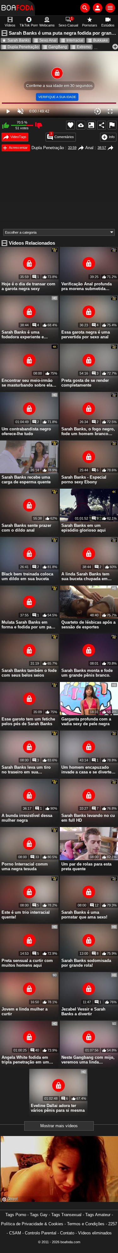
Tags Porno (15, 1214)
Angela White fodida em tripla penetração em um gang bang (25, 1059)
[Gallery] (91, 125)
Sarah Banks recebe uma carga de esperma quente (26, 479)
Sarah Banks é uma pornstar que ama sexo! (84, 914)
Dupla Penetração (23, 47)
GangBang (57, 47)
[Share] (101, 125)
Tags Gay (39, 1214)
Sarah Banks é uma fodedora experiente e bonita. (23, 334)
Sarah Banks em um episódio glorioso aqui (83, 528)
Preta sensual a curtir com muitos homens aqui (27, 963)
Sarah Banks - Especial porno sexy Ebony (83, 479)
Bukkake (100, 40)
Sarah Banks (19, 40)
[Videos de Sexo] (17, 7)
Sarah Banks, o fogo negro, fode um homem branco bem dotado (88, 431)
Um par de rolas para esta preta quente (86, 866)
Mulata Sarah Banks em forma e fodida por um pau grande (28, 624)
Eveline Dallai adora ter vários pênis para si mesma (58, 1108)
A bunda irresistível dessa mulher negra (27, 818)
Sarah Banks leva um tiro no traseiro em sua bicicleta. (26, 769)
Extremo (84, 47)
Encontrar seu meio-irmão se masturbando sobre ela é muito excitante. (29, 383)
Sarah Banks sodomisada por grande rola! (86, 963)
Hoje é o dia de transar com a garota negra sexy (28, 286)
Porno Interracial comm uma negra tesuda (25, 866)
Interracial (74, 40)
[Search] (85, 8)
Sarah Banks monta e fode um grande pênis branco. (87, 673)
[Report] (112, 125)
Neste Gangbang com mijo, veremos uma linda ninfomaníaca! (88, 1059)
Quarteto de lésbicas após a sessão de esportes (88, 624)
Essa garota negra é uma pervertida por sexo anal (85, 334)
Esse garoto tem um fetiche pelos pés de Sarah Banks (28, 721)
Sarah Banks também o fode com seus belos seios (29, 673)
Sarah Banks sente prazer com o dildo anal (26, 528)
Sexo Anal (48, 40)
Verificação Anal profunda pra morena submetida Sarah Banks (86, 286)
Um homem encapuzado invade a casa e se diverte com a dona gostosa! (86, 769)
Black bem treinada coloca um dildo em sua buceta (27, 576)
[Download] (80, 125)
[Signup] (97, 8)
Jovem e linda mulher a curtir (25, 1011)
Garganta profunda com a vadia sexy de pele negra (86, 721)
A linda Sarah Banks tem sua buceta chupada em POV (85, 576)
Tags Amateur (97, 1214)
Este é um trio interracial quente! (26, 914)
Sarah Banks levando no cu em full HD (88, 818)
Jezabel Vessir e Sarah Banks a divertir (83, 1011)
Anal (89, 147)
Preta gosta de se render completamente (85, 383)
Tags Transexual (66, 1214)
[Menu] (110, 8)
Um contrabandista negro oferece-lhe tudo (26, 431)
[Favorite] (70, 125)
